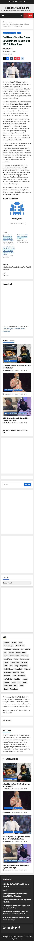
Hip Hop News (8, 361)
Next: (6, 274)
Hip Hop (6, 662)
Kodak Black (18, 669)
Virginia (6, 689)
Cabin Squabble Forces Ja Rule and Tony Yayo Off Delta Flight (16, 419)
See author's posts (17, 223)
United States (8, 686)
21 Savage (6, 642)
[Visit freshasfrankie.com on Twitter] (16, 928)
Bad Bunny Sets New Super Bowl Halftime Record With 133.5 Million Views (16, 837)
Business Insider (21, 652)
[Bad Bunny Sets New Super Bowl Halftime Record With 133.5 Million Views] (17, 824)
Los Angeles (7, 672)
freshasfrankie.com (17, 7)
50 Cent (14, 642)
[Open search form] (21, 15)
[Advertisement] (17, 513)
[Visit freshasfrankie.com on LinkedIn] (9, 928)
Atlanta (27, 649)
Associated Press (18, 649)
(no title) (5, 890)
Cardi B (6, 656)
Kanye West (23, 666)
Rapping (25, 679)
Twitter (24, 682)
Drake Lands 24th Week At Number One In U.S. (22, 236)
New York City (8, 679)
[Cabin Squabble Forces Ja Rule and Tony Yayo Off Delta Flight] (17, 406)
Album (20, 642)
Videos (21, 686)
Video (15, 686)
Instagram (24, 662)
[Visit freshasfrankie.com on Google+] (4, 928)
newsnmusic (21, 676)
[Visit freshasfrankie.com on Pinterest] (12, 928)
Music (22, 672)
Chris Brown (24, 656)
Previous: (17, 267)
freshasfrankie (7, 33)
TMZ (19, 682)
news (14, 33)
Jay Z (11, 666)
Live (30, 15)
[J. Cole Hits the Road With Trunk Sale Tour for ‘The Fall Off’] (17, 353)
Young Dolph (14, 689)
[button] (3, 15)
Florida (16, 659)
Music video (7, 676)
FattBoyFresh (8, 49)
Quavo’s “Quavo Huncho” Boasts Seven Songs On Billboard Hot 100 (8, 237)
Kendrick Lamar (8, 669)
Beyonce (11, 652)
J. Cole (5, 666)
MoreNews (28, 937)
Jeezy (16, 666)
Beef (6, 413)
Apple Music (7, 649)
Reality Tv (6, 682)
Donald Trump (8, 659)
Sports (19, 33)
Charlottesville (14, 656)
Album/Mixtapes (8, 646)
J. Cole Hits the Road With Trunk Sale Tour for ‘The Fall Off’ (17, 366)
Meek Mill (16, 672)
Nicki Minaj (17, 679)
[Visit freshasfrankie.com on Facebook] (19, 928)
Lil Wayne (27, 669)
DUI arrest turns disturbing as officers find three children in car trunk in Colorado (15, 912)
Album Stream (20, 646)
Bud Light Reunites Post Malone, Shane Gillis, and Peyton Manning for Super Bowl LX (9, 250)
